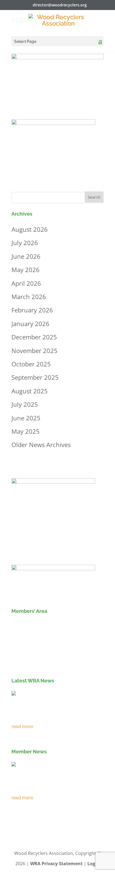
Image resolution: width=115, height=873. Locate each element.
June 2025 (25, 418)
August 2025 (29, 391)
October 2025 (31, 364)
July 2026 (24, 242)
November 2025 (34, 350)
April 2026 (26, 283)
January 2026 (30, 323)
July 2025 (24, 404)
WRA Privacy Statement (56, 863)
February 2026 (32, 310)
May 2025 (25, 431)
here (16, 664)
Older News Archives (41, 444)
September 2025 (35, 377)
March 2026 (28, 296)
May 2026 (25, 269)
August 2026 (29, 229)
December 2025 (34, 337)
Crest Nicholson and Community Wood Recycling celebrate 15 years (53, 787)
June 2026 (25, 256)
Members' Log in (37, 625)
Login (93, 863)
